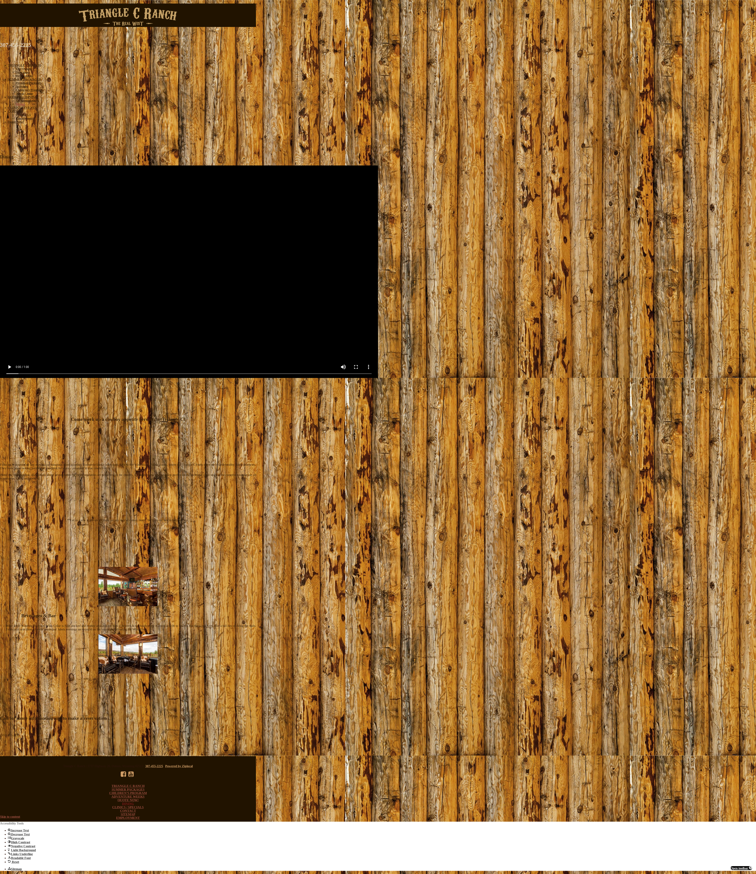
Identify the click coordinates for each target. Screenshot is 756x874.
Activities (22, 86)
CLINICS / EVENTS (22, 107)
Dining (20, 104)
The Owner (23, 68)
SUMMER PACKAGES (24, 79)
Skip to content (10, 816)
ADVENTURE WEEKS (128, 796)
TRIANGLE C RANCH (24, 65)
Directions (22, 72)
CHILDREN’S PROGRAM (128, 793)
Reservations (24, 76)
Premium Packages (28, 83)
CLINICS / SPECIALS (128, 807)
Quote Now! (16, 122)
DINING (128, 803)
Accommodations (27, 100)
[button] (741, 868)
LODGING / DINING (22, 97)
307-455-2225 (154, 766)
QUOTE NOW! (128, 800)
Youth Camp (24, 93)
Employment (24, 118)
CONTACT (16, 111)
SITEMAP (128, 814)
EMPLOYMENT (128, 817)
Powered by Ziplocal (179, 766)
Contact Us (23, 114)
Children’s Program (29, 90)
